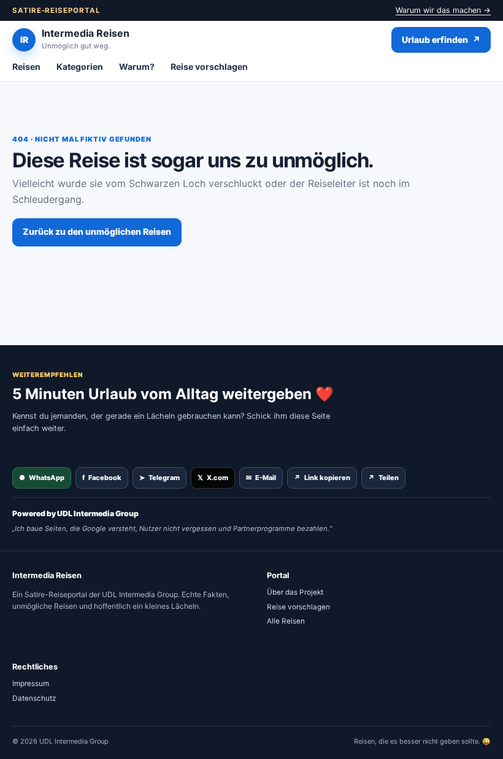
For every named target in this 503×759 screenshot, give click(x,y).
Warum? (137, 66)
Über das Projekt (295, 592)
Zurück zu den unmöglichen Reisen (97, 231)
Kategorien (79, 66)
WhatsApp (41, 477)
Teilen (383, 477)
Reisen (26, 66)
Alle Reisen (286, 621)
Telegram (159, 477)
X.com (213, 477)
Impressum (30, 683)
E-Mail (261, 477)
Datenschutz (34, 698)
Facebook (101, 477)
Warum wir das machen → (443, 10)
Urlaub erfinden (441, 39)
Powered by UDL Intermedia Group (75, 513)
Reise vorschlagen (209, 66)
